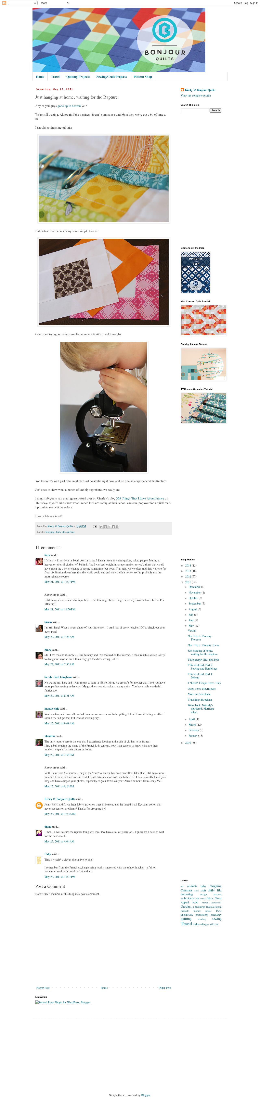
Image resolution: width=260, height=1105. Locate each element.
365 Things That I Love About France (140, 498)
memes (197, 911)
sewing (216, 918)
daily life (60, 532)
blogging (50, 532)
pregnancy (216, 914)
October (194, 598)
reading (202, 919)
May (192, 625)
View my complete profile (196, 95)
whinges (204, 924)
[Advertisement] (201, 180)
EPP (197, 898)
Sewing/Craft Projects (111, 76)
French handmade (211, 902)
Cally (47, 854)
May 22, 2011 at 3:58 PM (59, 755)
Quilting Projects (78, 76)
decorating (187, 894)
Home (40, 76)
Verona (192, 630)
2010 (188, 743)
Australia (192, 886)
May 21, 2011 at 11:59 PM (59, 609)
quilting (70, 532)
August (193, 609)
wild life (213, 924)
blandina (50, 736)
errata (203, 898)
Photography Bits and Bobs (203, 659)
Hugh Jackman (213, 907)
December (195, 587)
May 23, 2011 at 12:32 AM (60, 814)
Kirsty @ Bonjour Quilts (59, 799)
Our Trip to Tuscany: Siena (203, 645)
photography (202, 914)
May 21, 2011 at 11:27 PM (59, 582)
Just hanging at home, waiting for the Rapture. (203, 652)
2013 (188, 571)
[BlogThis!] (105, 527)
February (194, 730)
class (196, 890)
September (195, 603)
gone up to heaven (69, 106)
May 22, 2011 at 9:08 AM (59, 723)
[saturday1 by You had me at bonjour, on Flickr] (103, 472)
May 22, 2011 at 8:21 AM (59, 696)
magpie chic (51, 708)
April (192, 719)
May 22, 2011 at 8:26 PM (59, 786)
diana (47, 826)
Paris (218, 911)
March (193, 724)
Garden (186, 906)
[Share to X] (109, 527)
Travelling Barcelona (200, 699)
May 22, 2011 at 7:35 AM (59, 664)
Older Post (165, 988)
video (196, 924)
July (191, 615)
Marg (47, 649)
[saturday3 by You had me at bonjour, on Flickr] (103, 325)
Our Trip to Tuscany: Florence (200, 638)
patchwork (187, 914)
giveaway (200, 907)
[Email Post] (94, 526)
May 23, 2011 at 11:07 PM (59, 877)
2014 (188, 565)
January (193, 735)
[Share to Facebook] (113, 527)
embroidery (187, 898)
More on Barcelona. (199, 694)
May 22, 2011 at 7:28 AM (59, 637)
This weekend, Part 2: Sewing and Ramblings (202, 666)
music (208, 911)
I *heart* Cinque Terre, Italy (204, 683)
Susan (48, 622)
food (195, 902)
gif (192, 906)
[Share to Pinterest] (117, 527)
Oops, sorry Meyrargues (202, 688)
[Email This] (102, 527)
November (195, 592)
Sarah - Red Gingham (58, 677)
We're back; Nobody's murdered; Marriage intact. (201, 708)
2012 (188, 576)
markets (185, 911)
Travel (55, 76)
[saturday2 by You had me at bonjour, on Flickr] (103, 222)
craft (203, 890)
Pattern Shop (143, 76)
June (192, 620)
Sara (47, 555)
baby (203, 886)
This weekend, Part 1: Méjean (200, 675)
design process (211, 894)
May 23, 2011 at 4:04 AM (59, 841)
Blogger (145, 1095)
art (182, 886)
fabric (210, 898)
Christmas (186, 890)
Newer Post (43, 988)
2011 (188, 582)
